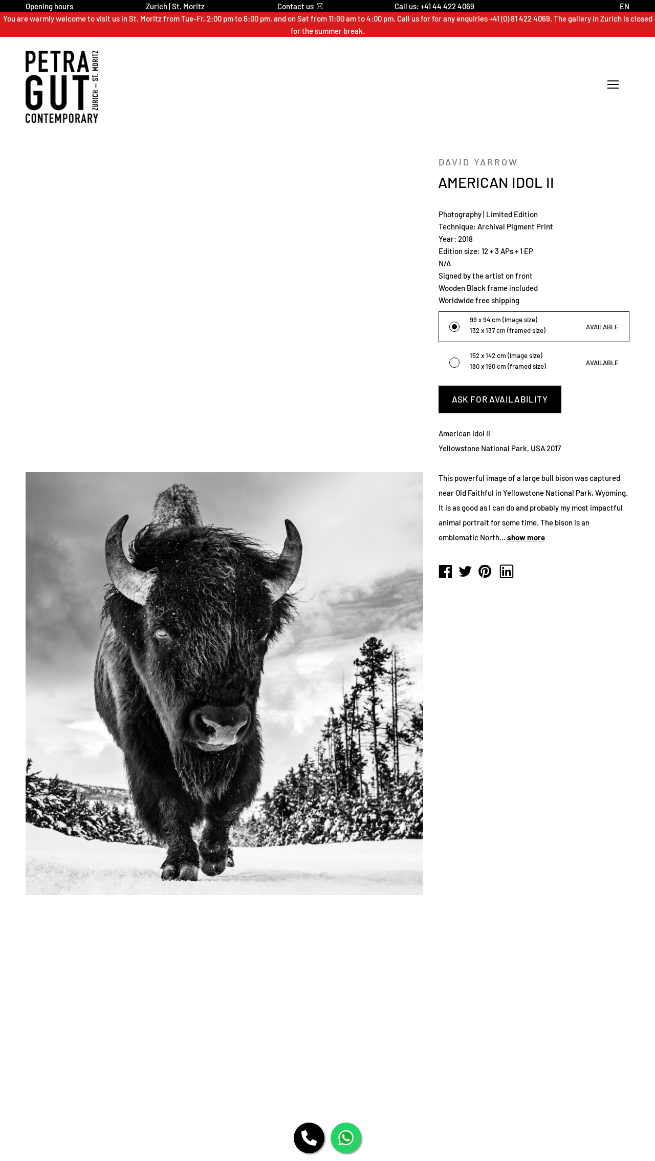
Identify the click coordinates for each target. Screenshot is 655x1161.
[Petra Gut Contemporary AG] (445, 572)
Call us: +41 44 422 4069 (434, 6)
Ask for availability (500, 399)
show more (526, 537)
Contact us (295, 6)
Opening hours (49, 6)
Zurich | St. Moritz (175, 6)
